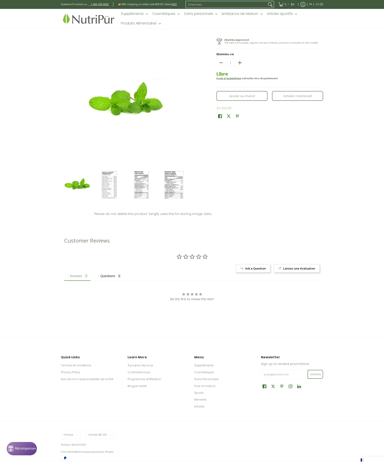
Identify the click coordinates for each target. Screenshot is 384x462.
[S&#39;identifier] (302, 4)
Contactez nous (139, 372)
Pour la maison (205, 386)
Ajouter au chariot (242, 96)
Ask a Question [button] (255, 268)
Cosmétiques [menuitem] (163, 14)
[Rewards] (22, 448)
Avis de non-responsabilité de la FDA (87, 379)
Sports (199, 393)
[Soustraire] (221, 63)
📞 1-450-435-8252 (98, 4)
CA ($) (319, 4)
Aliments (200, 399)
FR (310, 4)
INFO (174, 4)
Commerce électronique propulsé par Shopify (87, 452)
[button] (220, 116)
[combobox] (226, 4)
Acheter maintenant (297, 96)
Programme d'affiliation (144, 379)
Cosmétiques (204, 372)
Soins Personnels (206, 379)
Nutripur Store (69, 444)
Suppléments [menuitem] (132, 14)
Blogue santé (137, 386)
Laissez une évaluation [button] (299, 268)
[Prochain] (187, 102)
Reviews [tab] (76, 276)
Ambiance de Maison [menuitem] (240, 14)
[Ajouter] (239, 63)
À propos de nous (140, 365)
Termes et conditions (76, 365)
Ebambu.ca (225, 54)
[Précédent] (64, 102)
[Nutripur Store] (88, 18)
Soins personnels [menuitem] (198, 14)
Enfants (199, 406)
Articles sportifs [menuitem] (280, 14)
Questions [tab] (107, 276)
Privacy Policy (70, 372)
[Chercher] (270, 4)
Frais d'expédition (228, 78)
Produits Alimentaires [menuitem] (139, 23)
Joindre (315, 374)
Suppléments (204, 365)
